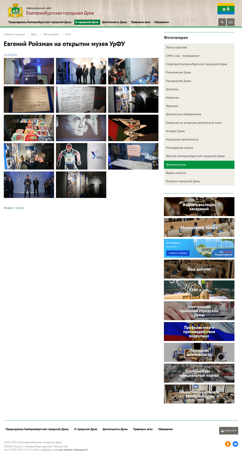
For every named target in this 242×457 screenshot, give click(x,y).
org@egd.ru (47, 449)
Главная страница (14, 34)
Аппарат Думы (175, 131)
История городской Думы (183, 181)
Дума (34, 34)
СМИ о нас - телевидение (182, 56)
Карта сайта (230, 430)
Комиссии (172, 97)
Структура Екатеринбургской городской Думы (196, 64)
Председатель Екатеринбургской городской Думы (40, 22)
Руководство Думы (178, 81)
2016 (68, 34)
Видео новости (176, 173)
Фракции (172, 106)
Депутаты (172, 89)
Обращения (161, 22)
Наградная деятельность (182, 139)
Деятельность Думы (114, 22)
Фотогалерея (51, 34)
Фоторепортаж (176, 164)
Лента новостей (176, 47)
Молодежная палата (179, 147)
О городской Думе (86, 22)
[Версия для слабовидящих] (230, 22)
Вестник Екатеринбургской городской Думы (195, 156)
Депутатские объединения (183, 114)
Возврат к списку (14, 207)
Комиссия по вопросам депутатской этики (194, 123)
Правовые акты (140, 22)
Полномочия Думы (178, 72)
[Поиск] (222, 22)
